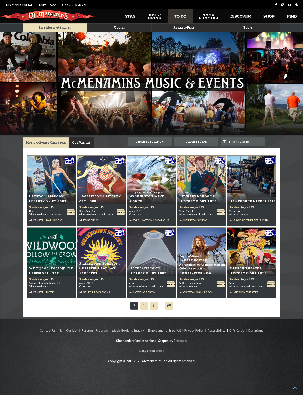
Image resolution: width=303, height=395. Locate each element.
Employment (157, 330)
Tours (248, 27)
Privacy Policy (193, 330)
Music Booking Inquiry (128, 330)
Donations (255, 330)
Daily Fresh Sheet (151, 350)
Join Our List (69, 330)
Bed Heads (48, 5)
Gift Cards (236, 330)
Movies (119, 27)
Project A (180, 340)
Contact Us (48, 330)
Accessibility (216, 330)
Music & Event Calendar (46, 142)
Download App (75, 5)
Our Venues (81, 142)
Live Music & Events (55, 27)
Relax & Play (183, 27)
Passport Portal (20, 5)
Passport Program (95, 330)
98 (169, 305)
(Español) (174, 330)
